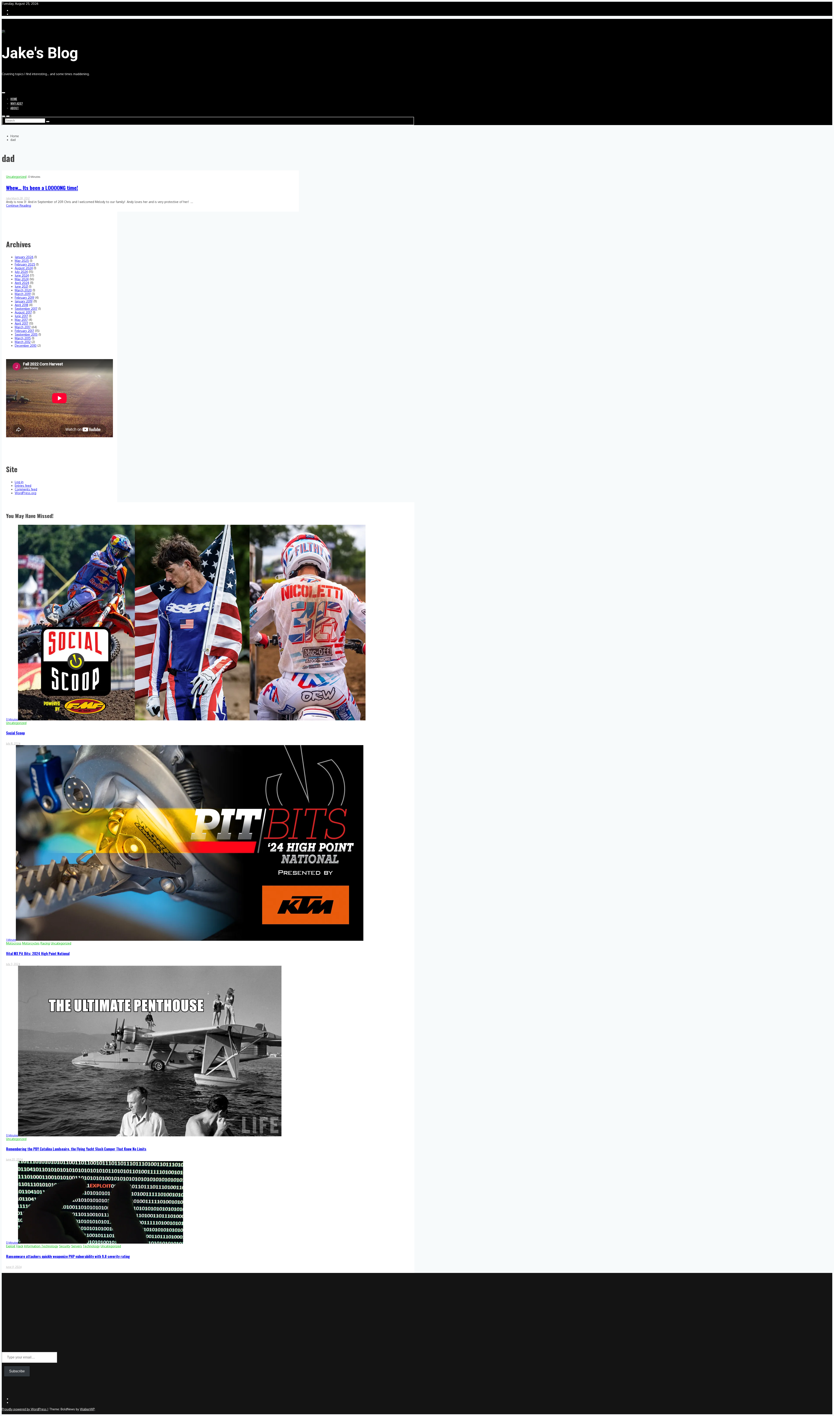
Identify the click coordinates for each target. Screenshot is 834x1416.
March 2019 (23, 294)
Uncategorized (16, 176)
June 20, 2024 (14, 1159)
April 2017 (21, 323)
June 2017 (21, 316)
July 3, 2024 (13, 964)
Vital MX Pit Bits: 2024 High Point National (38, 953)
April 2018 (21, 305)
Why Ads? (16, 103)
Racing (45, 943)
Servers (76, 1246)
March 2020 (23, 290)
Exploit (10, 1246)
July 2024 (21, 272)
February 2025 (25, 264)
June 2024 (22, 275)
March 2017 (23, 327)
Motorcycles (31, 943)
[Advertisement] (208, 1318)
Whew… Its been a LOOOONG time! (42, 187)
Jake (9, 198)
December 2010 (25, 345)
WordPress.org (25, 493)
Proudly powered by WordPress (24, 1409)
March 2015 (23, 338)
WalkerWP (87, 1409)
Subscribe (17, 1371)
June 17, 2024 (14, 1267)
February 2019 (24, 297)
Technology (91, 1246)
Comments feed (26, 489)
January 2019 (24, 301)
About (14, 108)
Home (13, 98)
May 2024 (22, 279)
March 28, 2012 (21, 198)
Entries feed (23, 485)
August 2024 (24, 268)
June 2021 (21, 286)
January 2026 (24, 257)
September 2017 (26, 308)
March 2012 (23, 342)
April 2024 (22, 283)
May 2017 (21, 320)
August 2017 (23, 312)
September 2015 (26, 334)
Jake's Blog (40, 53)
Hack (19, 1246)
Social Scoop (15, 733)
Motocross (13, 943)
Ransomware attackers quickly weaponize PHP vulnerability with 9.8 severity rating (68, 1256)
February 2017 (24, 331)
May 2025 (22, 260)
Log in (19, 482)
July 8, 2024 (13, 743)
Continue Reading (18, 205)
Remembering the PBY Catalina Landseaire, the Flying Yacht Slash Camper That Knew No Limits (76, 1149)
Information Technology (41, 1246)
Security (64, 1246)
